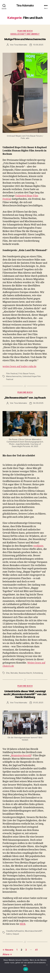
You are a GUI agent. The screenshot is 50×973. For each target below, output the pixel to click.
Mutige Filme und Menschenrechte (25, 39)
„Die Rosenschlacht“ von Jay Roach (25, 397)
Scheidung (38, 673)
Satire (9, 934)
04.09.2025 (38, 403)
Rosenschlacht (25, 673)
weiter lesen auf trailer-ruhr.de (19, 366)
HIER (22, 924)
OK (25, 969)
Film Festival (12, 373)
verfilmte (38, 545)
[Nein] (47, 965)
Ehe (7, 673)
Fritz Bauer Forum (26, 373)
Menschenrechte (13, 376)
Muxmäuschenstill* (33, 931)
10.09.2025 (38, 44)
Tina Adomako (25, 5)
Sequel (16, 934)
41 (36, 949)
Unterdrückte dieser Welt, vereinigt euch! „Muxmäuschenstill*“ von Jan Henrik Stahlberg (25, 694)
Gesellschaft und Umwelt (25, 34)
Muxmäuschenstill (21, 755)
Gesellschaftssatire (15, 931)
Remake (14, 673)
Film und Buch (25, 31)
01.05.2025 (38, 702)
